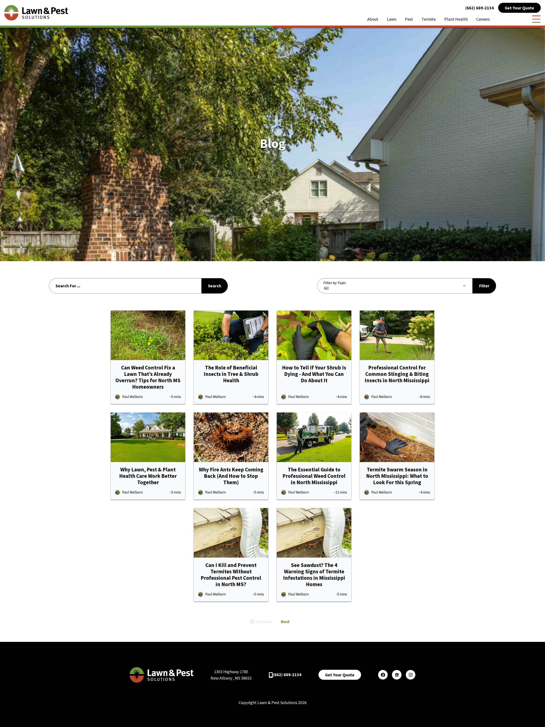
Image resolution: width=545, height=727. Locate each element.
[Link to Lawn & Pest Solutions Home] (36, 12)
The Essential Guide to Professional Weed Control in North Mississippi (314, 476)
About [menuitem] (372, 19)
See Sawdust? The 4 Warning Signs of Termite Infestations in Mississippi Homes (314, 575)
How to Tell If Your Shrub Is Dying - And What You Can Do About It (314, 374)
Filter (484, 285)
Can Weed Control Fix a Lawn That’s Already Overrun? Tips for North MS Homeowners (148, 377)
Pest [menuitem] (409, 19)
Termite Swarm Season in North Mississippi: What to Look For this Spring (397, 476)
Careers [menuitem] (483, 19)
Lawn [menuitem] (391, 19)
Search (214, 285)
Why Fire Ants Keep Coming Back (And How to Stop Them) (231, 476)
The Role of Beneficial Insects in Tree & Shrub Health (231, 374)
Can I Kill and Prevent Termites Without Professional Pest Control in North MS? (231, 575)
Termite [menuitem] (429, 19)
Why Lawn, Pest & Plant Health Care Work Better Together (148, 476)
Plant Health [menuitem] (456, 19)
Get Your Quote (519, 7)
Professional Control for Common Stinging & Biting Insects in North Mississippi (397, 374)
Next (285, 621)
